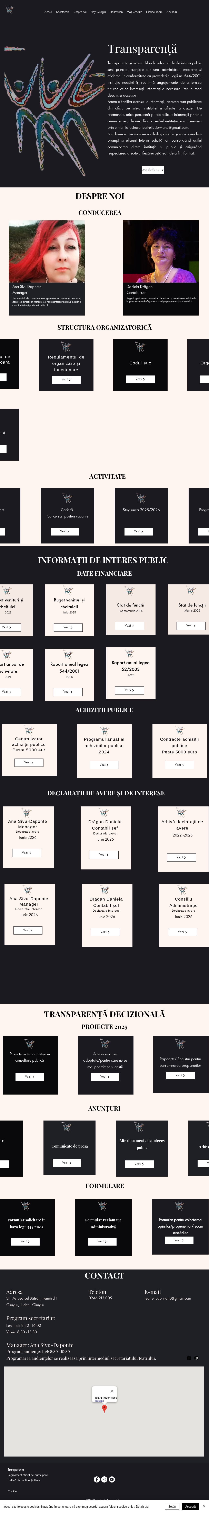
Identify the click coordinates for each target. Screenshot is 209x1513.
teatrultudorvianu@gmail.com (165, 128)
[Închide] (204, 1506)
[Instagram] (104, 1479)
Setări (172, 1506)
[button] (80, 12)
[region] (46, 268)
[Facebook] (97, 1479)
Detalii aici (142, 1506)
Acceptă (190, 1506)
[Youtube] (112, 1479)
